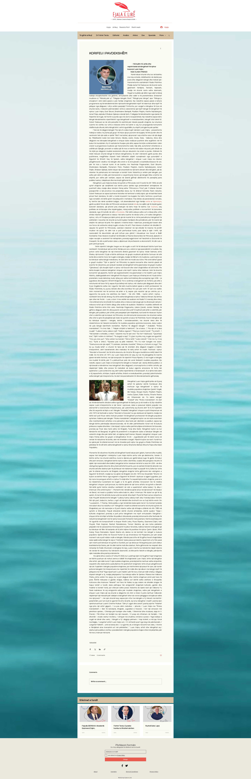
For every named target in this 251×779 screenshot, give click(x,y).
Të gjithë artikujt (85, 35)
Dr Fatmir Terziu (102, 35)
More (161, 35)
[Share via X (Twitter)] (95, 649)
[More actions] (160, 48)
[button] (169, 35)
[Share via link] (104, 649)
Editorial (116, 35)
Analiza (126, 35)
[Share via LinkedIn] (100, 649)
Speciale (152, 35)
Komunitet (93, 642)
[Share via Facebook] (90, 649)
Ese (143, 35)
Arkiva (135, 35)
